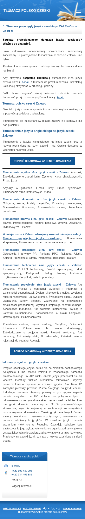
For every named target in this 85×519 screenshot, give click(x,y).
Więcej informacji (22, 485)
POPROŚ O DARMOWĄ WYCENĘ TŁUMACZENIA (42, 161)
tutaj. (60, 97)
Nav (78, 10)
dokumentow (60, 511)
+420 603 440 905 (22, 470)
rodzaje (48, 511)
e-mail (26, 82)
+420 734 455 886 (22, 474)
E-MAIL (16, 465)
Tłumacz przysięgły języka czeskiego (32, 238)
